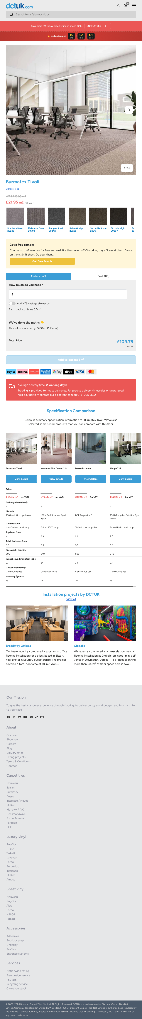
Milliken (10, 805)
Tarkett (10, 853)
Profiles (11, 949)
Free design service (18, 975)
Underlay (12, 944)
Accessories (16, 928)
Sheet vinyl (15, 889)
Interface (12, 870)
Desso (10, 796)
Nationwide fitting (17, 971)
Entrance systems (17, 953)
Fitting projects (16, 757)
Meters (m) (38, 276)
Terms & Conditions (18, 761)
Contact (11, 766)
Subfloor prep (15, 940)
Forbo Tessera (15, 818)
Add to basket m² (71, 359)
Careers (11, 744)
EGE (9, 827)
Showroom (13, 739)
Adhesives (12, 936)
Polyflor (11, 844)
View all (71, 599)
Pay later (11, 979)
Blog (9, 748)
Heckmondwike (16, 814)
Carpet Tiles (12, 188)
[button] (126, 5)
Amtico (11, 879)
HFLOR (10, 848)
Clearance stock (16, 988)
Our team (12, 735)
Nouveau (12, 783)
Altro (9, 905)
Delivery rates (14, 752)
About (11, 727)
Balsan (10, 787)
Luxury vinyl (16, 837)
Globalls (79, 646)
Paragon (11, 822)
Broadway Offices (18, 646)
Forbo (10, 862)
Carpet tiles (15, 775)
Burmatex (12, 792)
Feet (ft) (103, 276)
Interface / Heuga (17, 800)
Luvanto (11, 857)
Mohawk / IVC (15, 809)
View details (21, 478)
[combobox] (71, 14)
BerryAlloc (12, 866)
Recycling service (17, 984)
